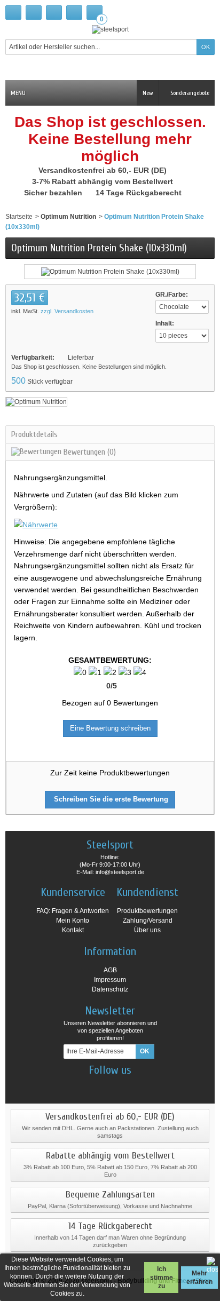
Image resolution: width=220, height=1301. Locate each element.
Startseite (19, 216)
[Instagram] (100, 1085)
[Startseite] (13, 12)
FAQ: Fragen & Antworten (72, 911)
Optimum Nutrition (68, 216)
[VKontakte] (138, 1085)
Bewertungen (88, 452)
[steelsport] (110, 29)
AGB (110, 970)
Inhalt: (164, 323)
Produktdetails (34, 434)
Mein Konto (72, 920)
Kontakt (73, 930)
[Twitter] (119, 1085)
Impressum (110, 979)
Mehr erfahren (199, 1278)
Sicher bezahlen (54, 192)
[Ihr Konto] (74, 12)
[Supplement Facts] (36, 524)
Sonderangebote (189, 93)
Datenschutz (110, 989)
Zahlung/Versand (147, 920)
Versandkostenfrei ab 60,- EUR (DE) (103, 170)
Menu (18, 93)
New (148, 93)
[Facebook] (82, 1085)
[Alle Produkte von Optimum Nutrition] (36, 401)
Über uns (147, 930)
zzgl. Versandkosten (67, 311)
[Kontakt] (33, 12)
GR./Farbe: (171, 294)
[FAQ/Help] (53, 12)
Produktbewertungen (147, 911)
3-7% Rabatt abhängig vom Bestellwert (103, 181)
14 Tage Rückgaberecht (140, 192)
